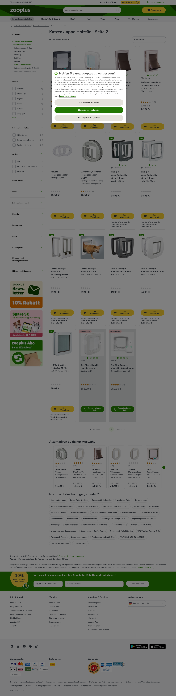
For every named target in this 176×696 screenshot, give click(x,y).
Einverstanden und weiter (89, 110)
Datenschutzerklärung (68, 96)
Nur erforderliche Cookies (89, 118)
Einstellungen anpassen (89, 102)
